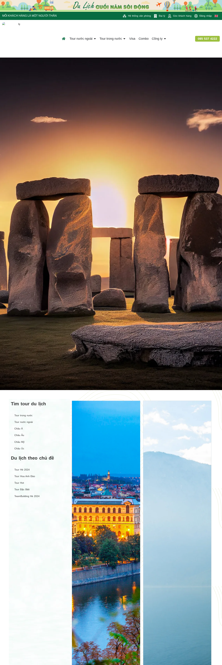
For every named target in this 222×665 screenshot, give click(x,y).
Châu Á (18, 428)
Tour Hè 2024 (22, 469)
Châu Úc (19, 448)
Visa (132, 38)
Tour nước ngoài (23, 422)
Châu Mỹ (19, 442)
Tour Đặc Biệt (21, 489)
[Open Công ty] (164, 38)
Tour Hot (19, 482)
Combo (144, 38)
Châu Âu (19, 435)
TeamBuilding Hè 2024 (27, 496)
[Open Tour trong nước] (124, 38)
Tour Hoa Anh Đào (24, 476)
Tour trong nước (23, 415)
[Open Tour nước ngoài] (94, 38)
